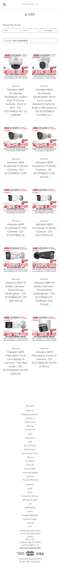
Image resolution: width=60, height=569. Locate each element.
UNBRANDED (30, 508)
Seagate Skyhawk (30, 515)
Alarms (30, 457)
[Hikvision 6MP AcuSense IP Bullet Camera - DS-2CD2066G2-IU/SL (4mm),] (44, 139)
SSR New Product (30, 500)
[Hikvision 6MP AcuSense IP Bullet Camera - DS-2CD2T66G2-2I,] (44, 201)
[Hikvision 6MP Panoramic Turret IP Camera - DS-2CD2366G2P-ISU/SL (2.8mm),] (44, 329)
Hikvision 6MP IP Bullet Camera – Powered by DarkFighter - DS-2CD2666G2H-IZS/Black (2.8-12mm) (44, 293)
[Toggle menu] (4, 4)
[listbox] (22, 41)
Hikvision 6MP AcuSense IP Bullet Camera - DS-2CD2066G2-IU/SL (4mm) (44, 169)
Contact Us (30, 418)
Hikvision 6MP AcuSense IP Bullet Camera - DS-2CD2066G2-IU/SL (16, 168)
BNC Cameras (30, 446)
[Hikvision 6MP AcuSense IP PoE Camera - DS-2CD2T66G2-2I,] (15, 201)
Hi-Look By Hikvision (30, 496)
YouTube (30, 476)
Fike (30, 504)
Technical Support (30, 472)
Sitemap (30, 426)
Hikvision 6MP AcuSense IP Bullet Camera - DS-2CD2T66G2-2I (44, 230)
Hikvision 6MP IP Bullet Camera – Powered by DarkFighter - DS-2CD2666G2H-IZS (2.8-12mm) (16, 291)
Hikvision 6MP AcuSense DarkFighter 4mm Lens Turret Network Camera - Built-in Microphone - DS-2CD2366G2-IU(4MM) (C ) (44, 102)
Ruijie (30, 492)
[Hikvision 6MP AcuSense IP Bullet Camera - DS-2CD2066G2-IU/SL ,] (15, 139)
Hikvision (30, 485)
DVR (30, 442)
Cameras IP (30, 438)
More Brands (30, 449)
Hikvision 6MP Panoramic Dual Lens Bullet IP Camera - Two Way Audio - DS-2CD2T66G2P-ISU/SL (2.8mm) (15, 362)
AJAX (30, 488)
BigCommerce (35, 559)
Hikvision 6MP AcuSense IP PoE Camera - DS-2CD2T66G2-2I (16, 230)
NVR (30, 434)
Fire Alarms (30, 461)
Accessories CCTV (30, 453)
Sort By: (8, 40)
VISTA (30, 511)
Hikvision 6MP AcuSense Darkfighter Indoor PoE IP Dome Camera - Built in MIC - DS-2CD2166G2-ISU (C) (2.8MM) (16, 102)
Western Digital (30, 519)
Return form (30, 422)
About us (30, 411)
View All (30, 523)
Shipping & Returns (30, 414)
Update (48, 30)
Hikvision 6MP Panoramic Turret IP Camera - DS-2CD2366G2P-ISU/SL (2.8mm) (44, 359)
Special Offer (30, 469)
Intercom (30, 465)
